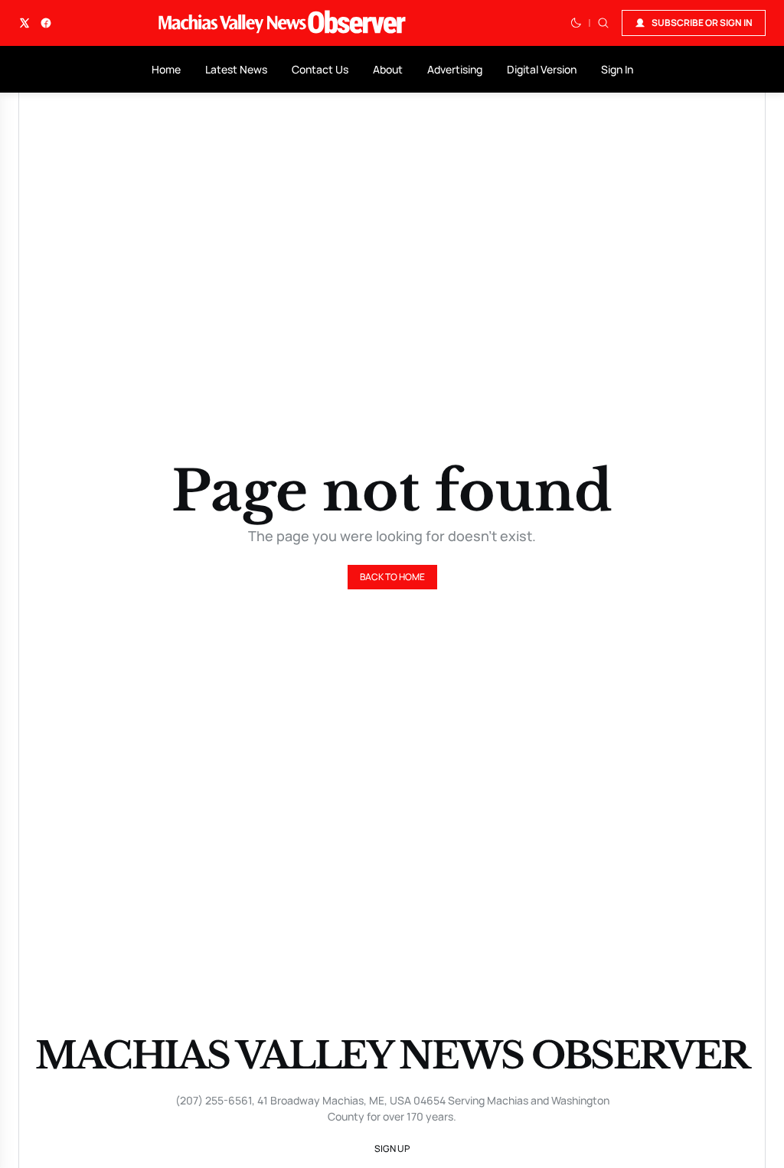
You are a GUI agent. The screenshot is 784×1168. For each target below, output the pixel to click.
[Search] (603, 23)
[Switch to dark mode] (576, 23)
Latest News (236, 69)
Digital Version (542, 69)
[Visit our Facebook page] (46, 23)
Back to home (392, 576)
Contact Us (320, 69)
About (388, 69)
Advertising (454, 69)
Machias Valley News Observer (392, 1055)
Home (166, 69)
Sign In (617, 69)
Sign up (392, 1148)
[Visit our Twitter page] (24, 23)
